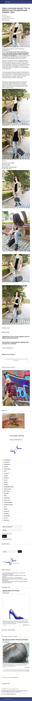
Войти (4, 536)
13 (28, 669)
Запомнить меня (7, 533)
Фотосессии (6, 511)
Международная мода (8, 486)
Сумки (5, 506)
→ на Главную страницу (16, 435)
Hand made (6, 513)
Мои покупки (7, 491)
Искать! (19, 551)
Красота (5, 480)
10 (22, 669)
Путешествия (7, 497)
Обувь (5, 495)
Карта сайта (6, 520)
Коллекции (6, 473)
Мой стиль (9, 16)
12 (26, 669)
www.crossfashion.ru (16, 439)
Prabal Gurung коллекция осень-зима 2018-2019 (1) (12, 577)
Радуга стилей (7, 500)
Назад (4, 669)
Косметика (6, 477)
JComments (28, 361)
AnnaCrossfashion (6, 593)
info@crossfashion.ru (11, 694)
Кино (5, 471)
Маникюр (6, 484)
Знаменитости (7, 464)
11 (24, 669)
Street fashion (7, 515)
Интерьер (6, 466)
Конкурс (6, 475)
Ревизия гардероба (8, 502)
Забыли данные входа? (6, 539)
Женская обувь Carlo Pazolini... (11, 590)
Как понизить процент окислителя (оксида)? (15, 639)
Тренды (5, 509)
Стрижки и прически (8, 504)
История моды (7, 468)
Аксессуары (6, 462)
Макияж (5, 482)
